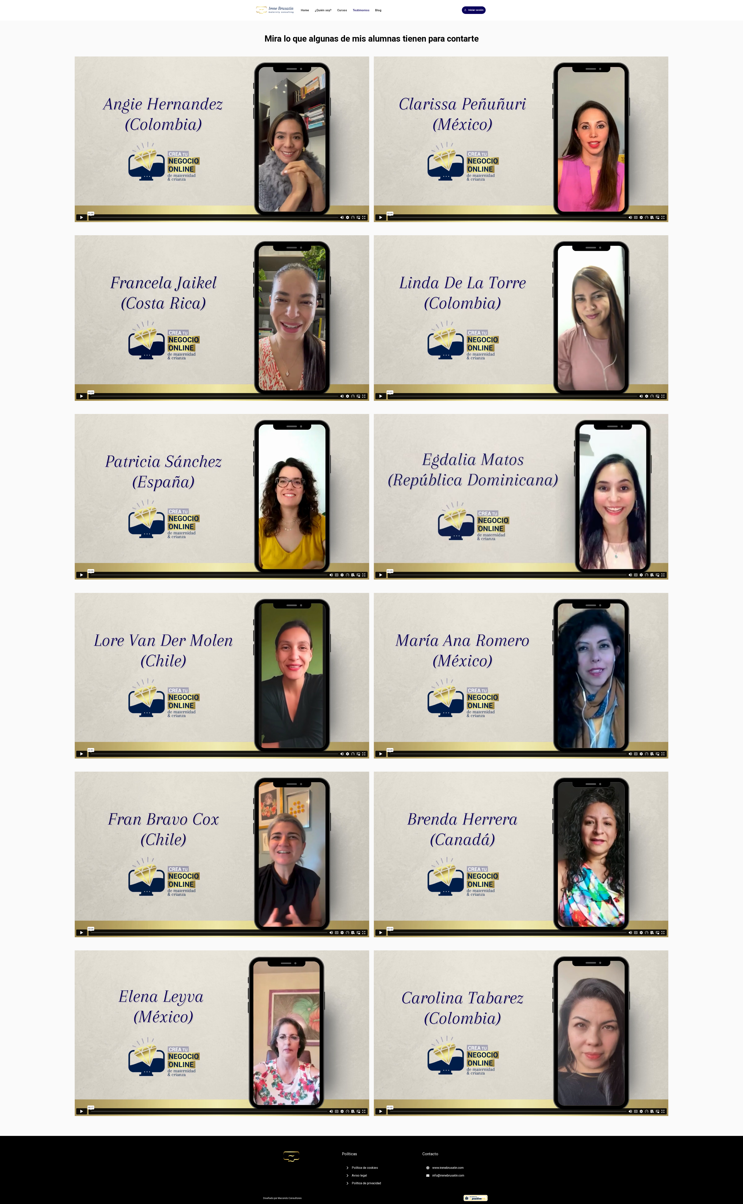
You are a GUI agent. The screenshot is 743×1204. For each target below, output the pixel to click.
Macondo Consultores (290, 1198)
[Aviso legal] (356, 1175)
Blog (378, 10)
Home (305, 10)
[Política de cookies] (362, 1168)
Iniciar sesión (475, 10)
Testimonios (361, 10)
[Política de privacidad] (363, 1183)
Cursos (342, 10)
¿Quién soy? (323, 10)
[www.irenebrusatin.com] (445, 1168)
